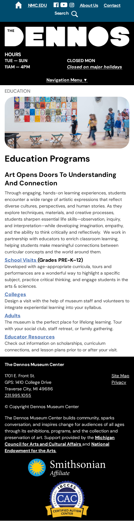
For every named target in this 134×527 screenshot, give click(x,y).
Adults (13, 315)
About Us (89, 5)
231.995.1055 (18, 395)
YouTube (64, 5)
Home (18, 5)
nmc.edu (37, 5)
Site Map (120, 375)
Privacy (119, 382)
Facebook (56, 5)
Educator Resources (30, 337)
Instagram (72, 5)
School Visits (21, 260)
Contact (112, 5)
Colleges (15, 294)
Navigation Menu (64, 80)
